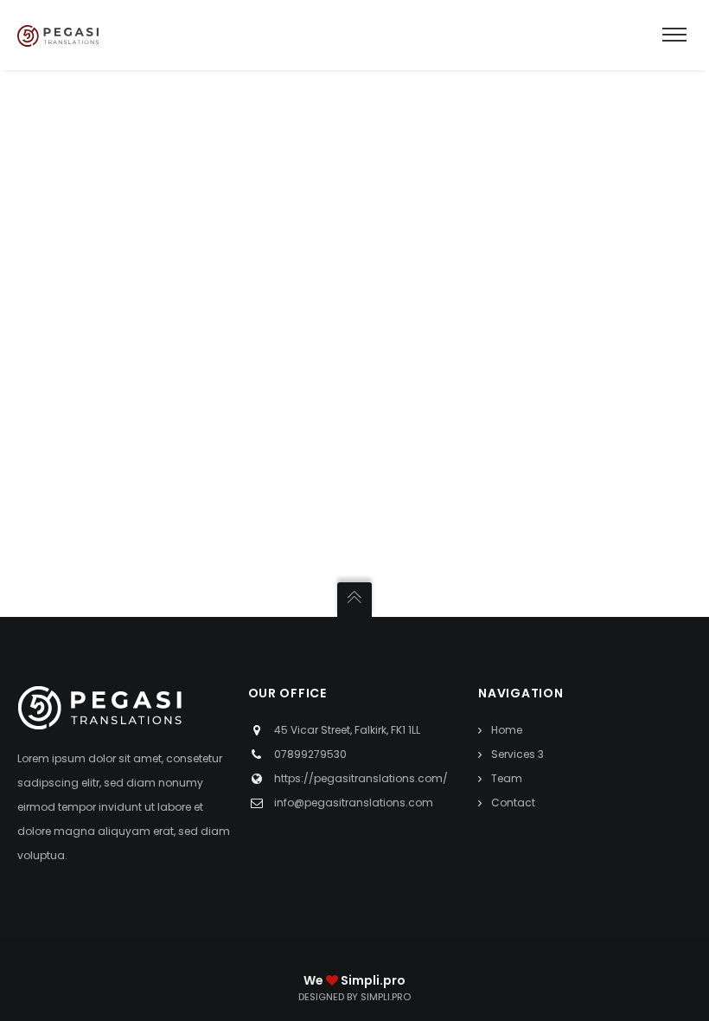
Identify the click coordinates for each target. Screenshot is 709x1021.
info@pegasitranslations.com (353, 802)
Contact (513, 802)
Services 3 (517, 754)
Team (506, 778)
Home (506, 729)
